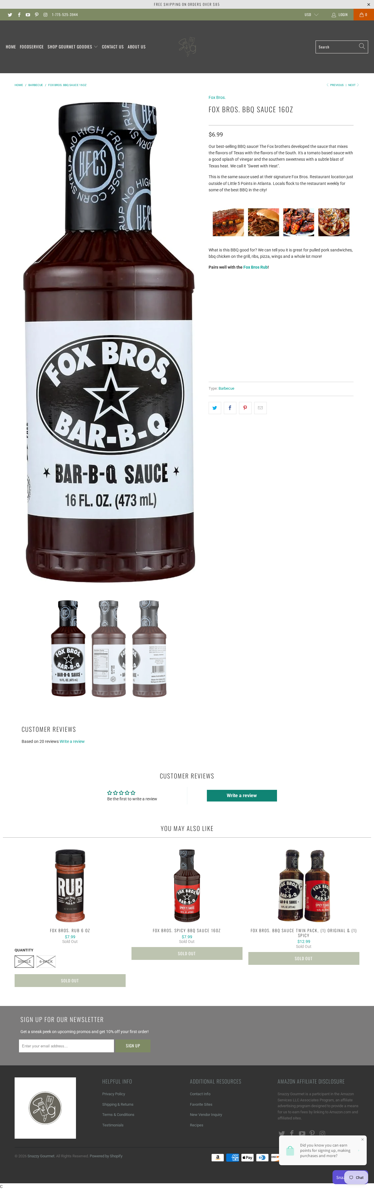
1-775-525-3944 (65, 14)
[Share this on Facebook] (230, 408)
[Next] (197, 342)
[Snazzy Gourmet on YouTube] (27, 15)
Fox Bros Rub (255, 267)
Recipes (196, 1125)
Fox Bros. (217, 97)
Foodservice (32, 46)
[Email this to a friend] (260, 408)
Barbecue (226, 388)
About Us (137, 46)
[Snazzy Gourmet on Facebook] (18, 15)
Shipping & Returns (118, 1104)
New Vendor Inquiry (206, 1114)
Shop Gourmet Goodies (71, 46)
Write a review (72, 741)
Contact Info (200, 1094)
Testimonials (113, 1125)
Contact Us (113, 46)
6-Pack (240, 300)
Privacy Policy (113, 1094)
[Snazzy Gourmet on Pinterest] (36, 15)
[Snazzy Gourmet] (188, 46)
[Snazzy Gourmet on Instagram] (45, 15)
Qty (212, 316)
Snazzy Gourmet (40, 1156)
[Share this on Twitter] (215, 408)
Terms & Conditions (118, 1114)
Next (352, 85)
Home (11, 46)
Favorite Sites (201, 1104)
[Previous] (20, 342)
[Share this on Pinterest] (245, 408)
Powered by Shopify (106, 1156)
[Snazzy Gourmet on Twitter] (9, 15)
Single (218, 300)
